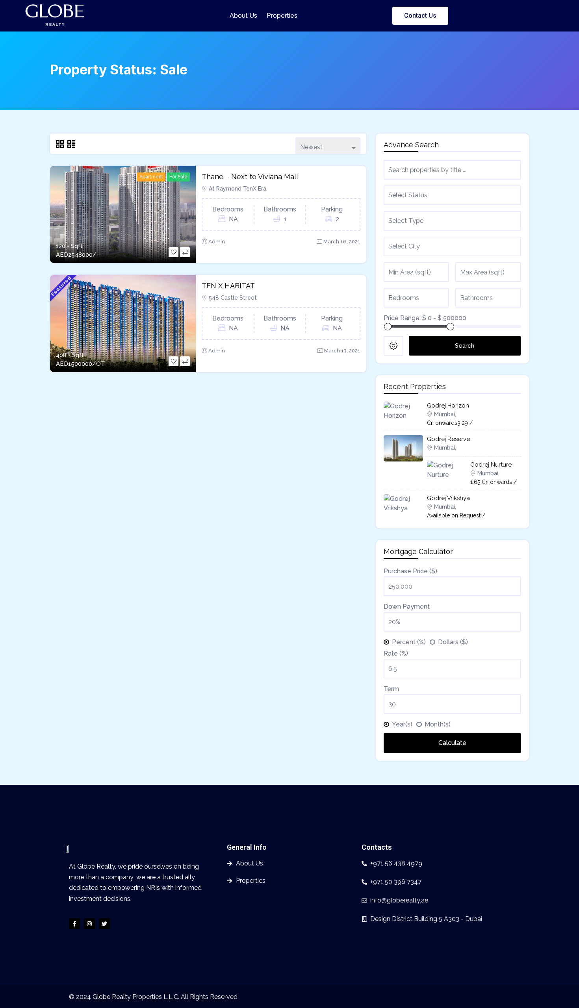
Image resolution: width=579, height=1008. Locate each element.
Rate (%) (396, 653)
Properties (282, 15)
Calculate (452, 743)
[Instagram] (89, 923)
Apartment (151, 177)
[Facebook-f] (74, 923)
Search (464, 345)
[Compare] (185, 252)
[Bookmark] (173, 252)
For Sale (178, 177)
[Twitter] (104, 923)
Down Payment (407, 606)
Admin (216, 242)
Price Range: (402, 318)
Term (391, 689)
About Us (243, 15)
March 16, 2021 (341, 242)
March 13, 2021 (342, 351)
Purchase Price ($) (410, 571)
